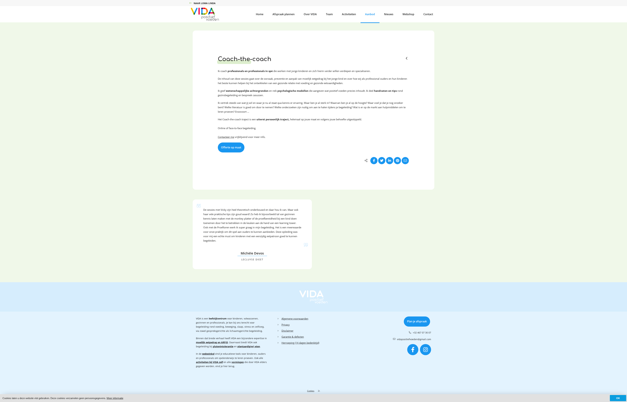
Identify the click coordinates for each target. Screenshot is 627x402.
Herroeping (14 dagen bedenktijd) (300, 342)
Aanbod (370, 14)
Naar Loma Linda (205, 3)
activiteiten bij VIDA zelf (209, 362)
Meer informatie (115, 398)
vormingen (238, 362)
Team (329, 14)
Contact (428, 14)
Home (259, 14)
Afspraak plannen (284, 14)
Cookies (310, 390)
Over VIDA (310, 14)
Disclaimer (287, 330)
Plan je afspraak (417, 321)
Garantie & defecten (292, 336)
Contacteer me (226, 137)
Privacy (285, 324)
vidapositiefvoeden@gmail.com (414, 339)
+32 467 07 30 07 (422, 332)
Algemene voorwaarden (294, 318)
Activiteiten (349, 14)
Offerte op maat (231, 147)
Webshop (408, 14)
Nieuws (388, 14)
